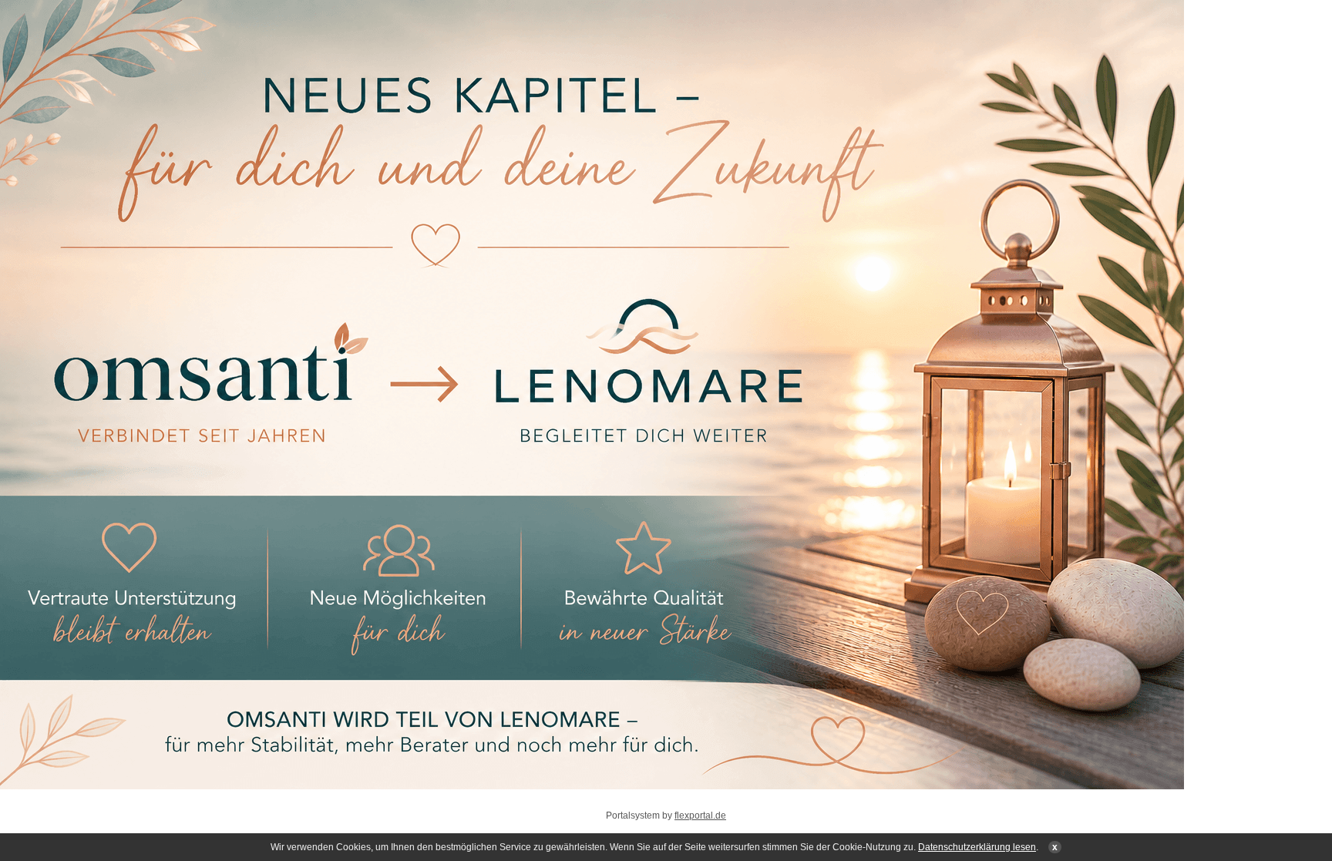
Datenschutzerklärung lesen (977, 847)
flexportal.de (700, 815)
